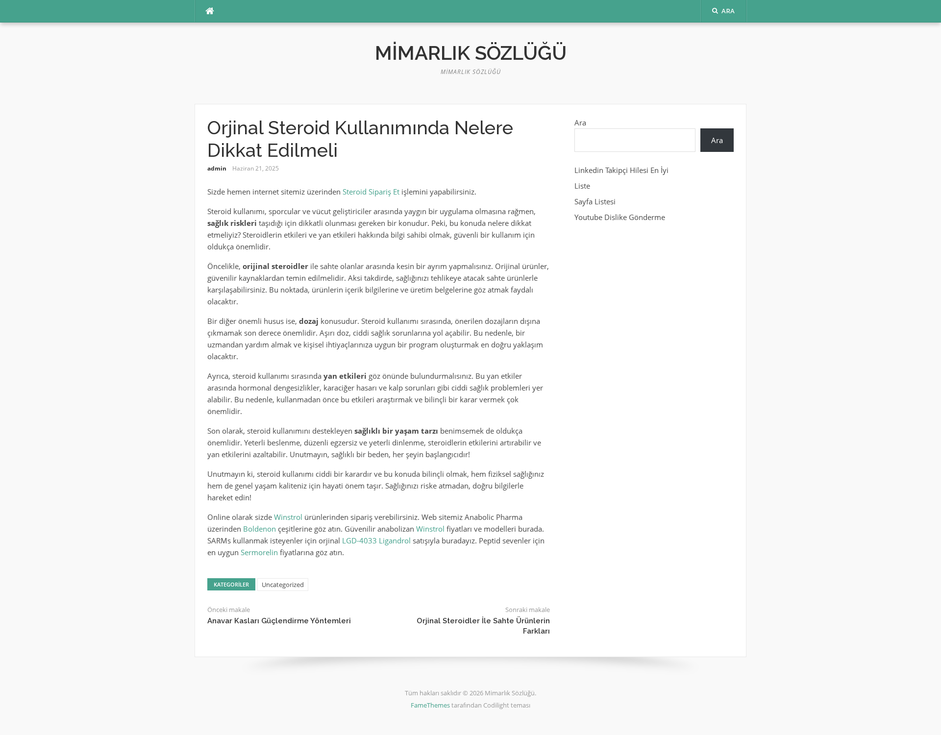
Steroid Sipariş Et (371, 191)
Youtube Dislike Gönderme (619, 217)
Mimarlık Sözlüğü (471, 52)
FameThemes (430, 705)
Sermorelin (259, 552)
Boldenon (259, 529)
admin (216, 168)
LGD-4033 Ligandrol (376, 540)
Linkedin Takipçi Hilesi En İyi (621, 170)
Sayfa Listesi (595, 201)
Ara (580, 122)
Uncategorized (283, 584)
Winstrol (288, 517)
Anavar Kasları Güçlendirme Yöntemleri (279, 620)
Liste (582, 186)
